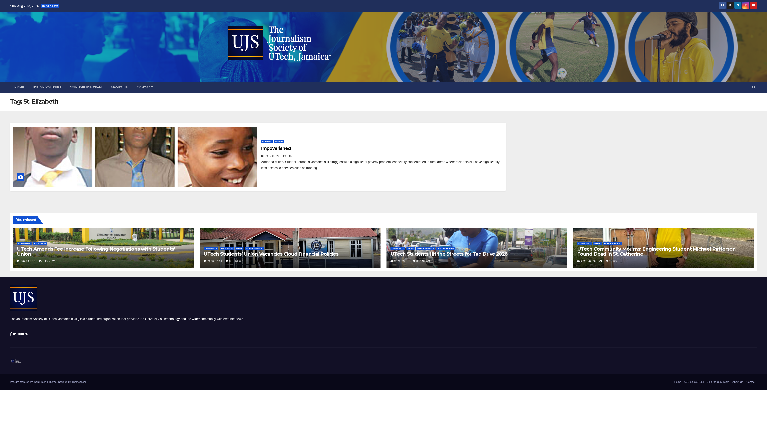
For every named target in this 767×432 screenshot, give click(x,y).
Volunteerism (446, 248)
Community (24, 243)
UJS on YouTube (47, 87)
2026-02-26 (589, 261)
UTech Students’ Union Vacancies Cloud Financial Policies (271, 254)
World (279, 141)
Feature (266, 141)
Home (19, 87)
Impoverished (276, 148)
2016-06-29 (272, 156)
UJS (289, 156)
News (239, 248)
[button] (753, 87)
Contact (145, 87)
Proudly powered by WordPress (28, 381)
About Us (119, 87)
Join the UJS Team (86, 87)
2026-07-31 (215, 261)
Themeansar (79, 381)
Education (40, 243)
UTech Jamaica (254, 248)
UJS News (50, 261)
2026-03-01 (402, 261)
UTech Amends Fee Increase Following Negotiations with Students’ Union (96, 251)
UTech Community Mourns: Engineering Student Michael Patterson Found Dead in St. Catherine (656, 251)
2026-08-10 (28, 261)
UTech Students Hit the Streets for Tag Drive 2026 (448, 254)
